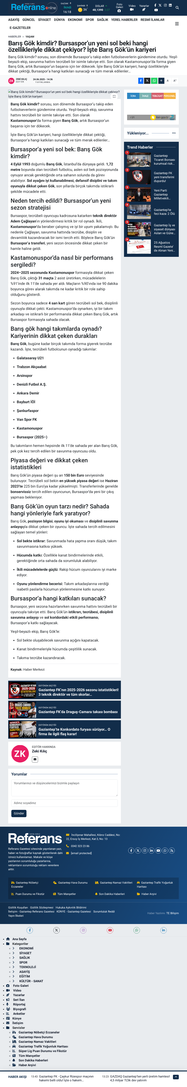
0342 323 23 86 (80, 846)
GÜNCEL (28, 20)
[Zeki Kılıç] (20, 753)
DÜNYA (59, 20)
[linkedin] (163, 930)
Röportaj (18, 1004)
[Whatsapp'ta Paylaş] (154, 81)
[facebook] (29, 930)
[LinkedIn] (151, 851)
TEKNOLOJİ (27, 967)
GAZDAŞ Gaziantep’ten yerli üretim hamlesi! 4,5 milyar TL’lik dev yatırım (140, 1078)
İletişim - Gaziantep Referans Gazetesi (31, 911)
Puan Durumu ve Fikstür (30, 894)
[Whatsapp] (165, 851)
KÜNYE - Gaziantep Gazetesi (74, 911)
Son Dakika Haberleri (112, 894)
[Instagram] (145, 851)
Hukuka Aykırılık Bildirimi (71, 907)
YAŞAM (30, 36)
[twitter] (56, 930)
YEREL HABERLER (124, 20)
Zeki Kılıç (39, 751)
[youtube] (110, 930)
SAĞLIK (102, 20)
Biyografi (19, 1009)
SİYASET (44, 20)
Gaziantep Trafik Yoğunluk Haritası (155, 884)
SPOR (89, 20)
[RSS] (172, 851)
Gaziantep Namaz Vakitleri (116, 882)
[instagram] (83, 930)
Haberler (14, 36)
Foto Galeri (20, 985)
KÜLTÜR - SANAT (31, 981)
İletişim (17, 1023)
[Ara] (177, 7)
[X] (138, 851)
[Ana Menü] (177, 24)
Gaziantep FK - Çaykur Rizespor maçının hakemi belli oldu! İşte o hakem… (66, 1078)
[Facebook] (131, 851)
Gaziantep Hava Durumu (72, 882)
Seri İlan (18, 1000)
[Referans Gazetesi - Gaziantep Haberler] (33, 8)
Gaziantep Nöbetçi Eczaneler (25, 884)
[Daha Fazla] (161, 81)
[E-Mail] (35, 759)
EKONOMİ (75, 20)
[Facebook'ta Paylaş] (140, 81)
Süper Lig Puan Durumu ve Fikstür (43, 1051)
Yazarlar (18, 995)
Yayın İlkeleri (16, 915)
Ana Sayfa (19, 939)
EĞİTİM (24, 976)
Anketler (18, 1013)
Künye (16, 1018)
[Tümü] (174, 133)
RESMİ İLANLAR (152, 20)
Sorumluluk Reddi (104, 911)
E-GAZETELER (20, 28)
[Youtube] (158, 851)
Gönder (19, 813)
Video (16, 990)
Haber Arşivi (149, 894)
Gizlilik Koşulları (18, 907)
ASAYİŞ (13, 20)
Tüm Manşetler (67, 894)
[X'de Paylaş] (147, 81)
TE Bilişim (172, 913)
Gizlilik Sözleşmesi (41, 907)
